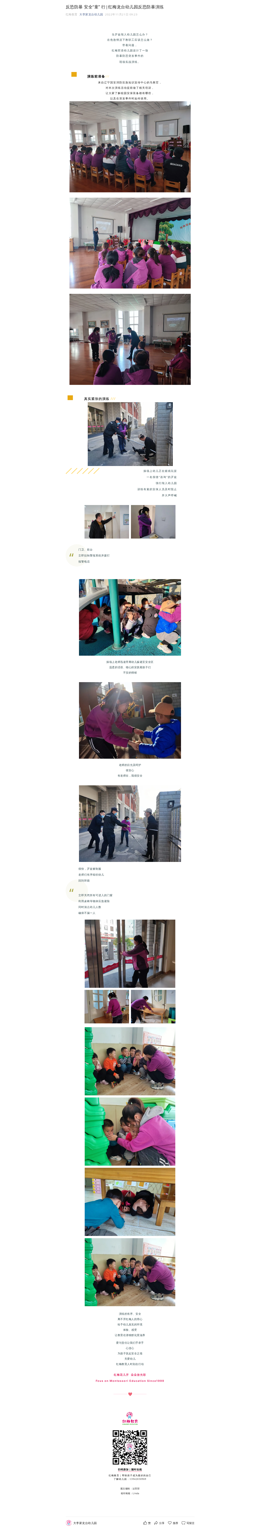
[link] (85, 1523)
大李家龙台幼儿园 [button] (91, 14)
